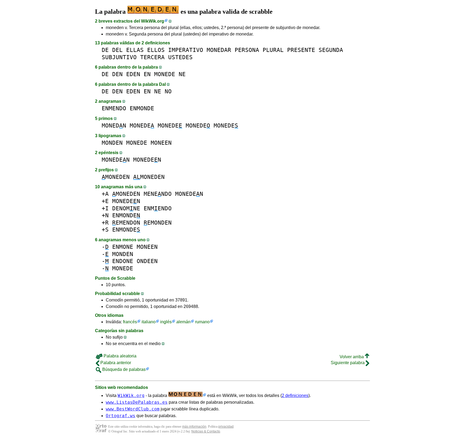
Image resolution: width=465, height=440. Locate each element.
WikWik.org (152, 21)
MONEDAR (219, 50)
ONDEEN (147, 261)
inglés (166, 322)
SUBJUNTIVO (119, 57)
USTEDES (180, 57)
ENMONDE (142, 108)
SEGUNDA (331, 50)
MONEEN (161, 142)
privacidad (226, 426)
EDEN (133, 74)
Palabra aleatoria (119, 356)
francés (130, 322)
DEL (117, 50)
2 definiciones (295, 395)
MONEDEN (116, 159)
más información (194, 426)
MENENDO (158, 193)
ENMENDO (114, 108)
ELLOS (156, 50)
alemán (183, 322)
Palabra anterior (115, 362)
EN (147, 74)
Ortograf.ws (120, 415)
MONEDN (114, 125)
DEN (117, 74)
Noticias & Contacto (205, 431)
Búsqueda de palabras (123, 369)
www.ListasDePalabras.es (137, 402)
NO (168, 91)
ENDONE (122, 261)
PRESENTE (301, 50)
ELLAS (135, 50)
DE (105, 50)
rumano (202, 322)
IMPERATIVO (185, 50)
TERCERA (152, 57)
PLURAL (273, 50)
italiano (149, 322)
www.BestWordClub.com (133, 408)
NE (182, 74)
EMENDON (126, 222)
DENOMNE (126, 208)
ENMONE (122, 246)
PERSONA (247, 50)
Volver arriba (352, 356)
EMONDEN (158, 222)
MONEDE (164, 74)
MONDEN (112, 142)
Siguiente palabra (348, 362)
